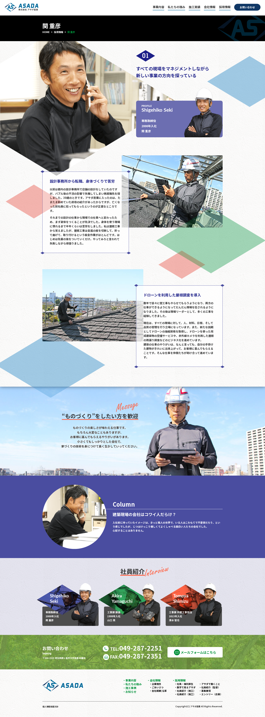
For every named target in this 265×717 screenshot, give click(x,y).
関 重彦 (71, 32)
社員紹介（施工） (186, 690)
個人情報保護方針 (50, 706)
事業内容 (158, 7)
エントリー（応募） (211, 694)
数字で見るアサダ (186, 687)
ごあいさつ (158, 687)
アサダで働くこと (210, 684)
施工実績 (194, 7)
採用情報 (225, 7)
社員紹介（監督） (210, 687)
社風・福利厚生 (185, 684)
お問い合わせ (247, 7)
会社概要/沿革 (159, 690)
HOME (46, 32)
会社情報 (209, 7)
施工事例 (130, 688)
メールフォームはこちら (198, 652)
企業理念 (156, 684)
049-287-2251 (136, 647)
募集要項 (206, 690)
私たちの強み (176, 7)
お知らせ (130, 692)
